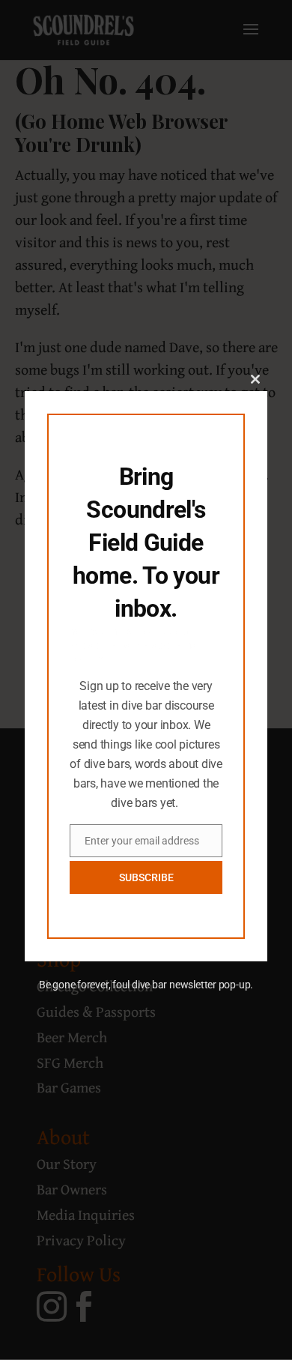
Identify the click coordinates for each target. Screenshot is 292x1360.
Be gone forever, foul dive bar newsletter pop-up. (146, 985)
